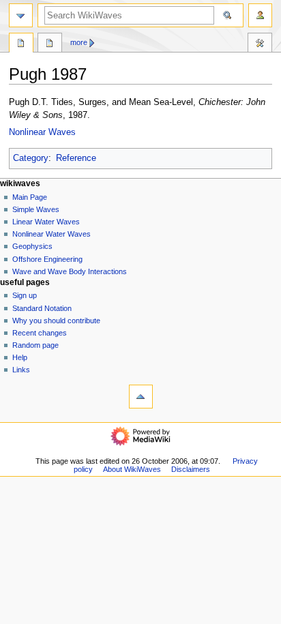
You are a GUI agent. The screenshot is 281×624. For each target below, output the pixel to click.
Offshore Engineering (47, 259)
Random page (35, 345)
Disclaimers (190, 469)
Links (21, 370)
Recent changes (39, 333)
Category (30, 158)
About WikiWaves (132, 469)
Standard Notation (42, 308)
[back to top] (141, 396)
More (78, 42)
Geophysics (32, 246)
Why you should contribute (56, 320)
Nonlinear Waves (42, 132)
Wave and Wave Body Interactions (69, 271)
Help (19, 357)
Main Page (29, 197)
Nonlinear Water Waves (51, 234)
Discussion (49, 44)
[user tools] (260, 15)
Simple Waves (35, 209)
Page (21, 44)
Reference (76, 158)
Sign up (24, 295)
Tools (259, 44)
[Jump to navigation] (21, 15)
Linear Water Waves (46, 222)
